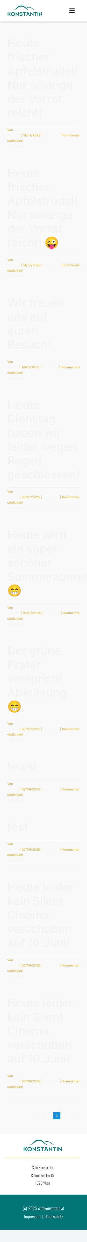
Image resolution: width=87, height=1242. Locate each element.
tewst (22, 766)
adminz (12, 367)
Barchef (13, 135)
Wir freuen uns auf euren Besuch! (36, 324)
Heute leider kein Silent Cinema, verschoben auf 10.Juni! (40, 915)
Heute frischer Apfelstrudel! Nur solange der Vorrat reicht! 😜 (42, 208)
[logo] (24, 7)
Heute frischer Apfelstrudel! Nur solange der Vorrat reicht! (42, 78)
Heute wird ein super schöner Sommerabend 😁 (47, 562)
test (17, 827)
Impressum (32, 1216)
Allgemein (51, 135)
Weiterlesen (16, 146)
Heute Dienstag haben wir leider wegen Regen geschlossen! (43, 440)
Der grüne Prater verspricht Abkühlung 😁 (36, 678)
